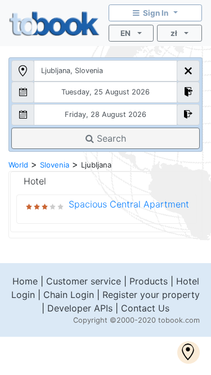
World (18, 164)
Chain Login (68, 294)
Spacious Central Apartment (129, 204)
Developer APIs (80, 308)
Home (25, 281)
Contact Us (145, 308)
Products (148, 281)
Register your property (151, 294)
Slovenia (54, 164)
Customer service (83, 281)
